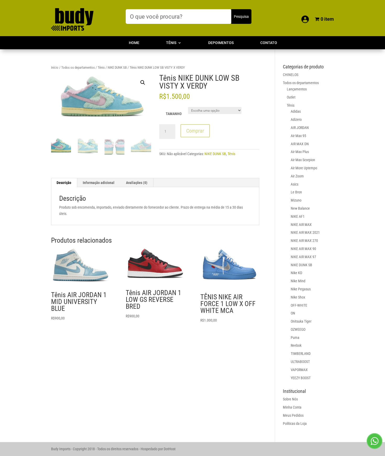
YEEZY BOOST (301, 378)
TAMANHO (174, 114)
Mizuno (296, 200)
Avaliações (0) (136, 183)
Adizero (296, 119)
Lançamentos (297, 89)
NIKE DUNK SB (117, 67)
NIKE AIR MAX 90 (303, 249)
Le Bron (296, 192)
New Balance (300, 208)
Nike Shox (298, 297)
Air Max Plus (300, 152)
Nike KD (296, 273)
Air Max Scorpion (303, 160)
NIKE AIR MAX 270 (304, 240)
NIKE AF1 (298, 216)
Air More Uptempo (304, 168)
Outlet (291, 97)
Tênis (171, 43)
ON (293, 313)
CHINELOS (290, 75)
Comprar (195, 131)
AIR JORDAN (300, 128)
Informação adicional (98, 183)
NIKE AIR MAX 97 (303, 257)
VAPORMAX (299, 370)
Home (134, 43)
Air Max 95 (298, 136)
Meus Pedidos (293, 415)
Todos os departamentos (78, 67)
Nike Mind (298, 281)
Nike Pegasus (301, 289)
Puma (295, 337)
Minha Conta (292, 407)
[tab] (64, 182)
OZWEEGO (298, 329)
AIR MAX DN (300, 144)
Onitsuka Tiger (301, 321)
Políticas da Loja (295, 423)
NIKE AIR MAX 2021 (305, 232)
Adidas (296, 111)
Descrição (64, 183)
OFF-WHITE (299, 305)
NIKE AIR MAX (301, 224)
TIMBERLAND (301, 353)
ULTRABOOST (300, 362)
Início (54, 67)
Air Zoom (297, 176)
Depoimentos (221, 43)
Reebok (296, 345)
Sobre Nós (290, 399)
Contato (268, 43)
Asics (294, 184)
